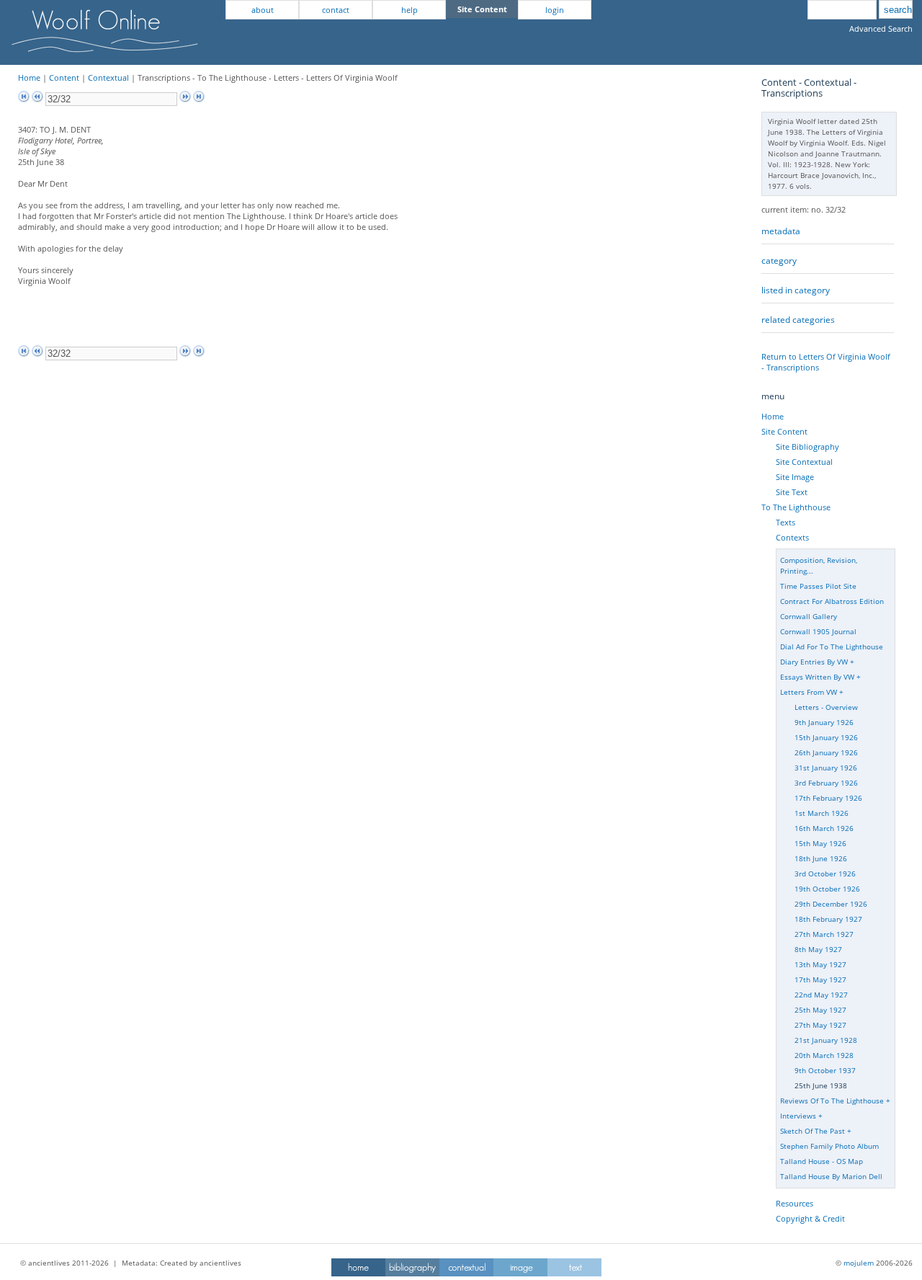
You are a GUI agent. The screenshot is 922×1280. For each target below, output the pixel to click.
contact (335, 9)
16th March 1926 (824, 828)
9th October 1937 (825, 1070)
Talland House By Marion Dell (831, 1176)
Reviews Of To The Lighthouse (832, 1100)
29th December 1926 (831, 904)
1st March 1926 (822, 813)
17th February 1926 (828, 798)
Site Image (795, 476)
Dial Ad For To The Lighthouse (831, 646)
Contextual (108, 77)
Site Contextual (804, 461)
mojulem (858, 1263)
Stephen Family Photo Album (829, 1146)
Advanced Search (881, 28)
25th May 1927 (820, 1010)
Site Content (784, 431)
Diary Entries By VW (814, 662)
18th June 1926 (821, 858)
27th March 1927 (824, 934)
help (409, 9)
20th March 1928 (824, 1055)
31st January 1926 (826, 768)
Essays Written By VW (817, 677)
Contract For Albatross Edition (832, 601)
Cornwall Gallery (808, 616)
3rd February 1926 (826, 783)
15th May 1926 (820, 843)
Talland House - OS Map (821, 1161)
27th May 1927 (820, 1025)
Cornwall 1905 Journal (818, 631)
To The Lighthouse (796, 507)
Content (64, 77)
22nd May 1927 (821, 995)
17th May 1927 (820, 979)
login (554, 9)
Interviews (798, 1116)
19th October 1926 (827, 889)
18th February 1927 (828, 919)
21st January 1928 (826, 1040)
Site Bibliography (807, 446)
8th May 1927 (818, 949)
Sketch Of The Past (812, 1131)
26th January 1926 (826, 752)
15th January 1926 (826, 737)
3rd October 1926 (825, 873)
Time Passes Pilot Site (818, 586)
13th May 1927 (820, 964)
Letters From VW (808, 692)
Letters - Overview (826, 707)
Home (29, 77)
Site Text (791, 491)
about (262, 9)
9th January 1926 (824, 722)
